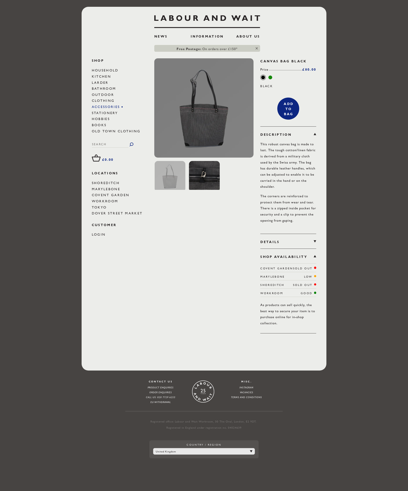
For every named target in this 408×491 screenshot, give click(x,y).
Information (207, 36)
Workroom (106, 201)
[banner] (207, 28)
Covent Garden (111, 195)
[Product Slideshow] (204, 107)
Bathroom (105, 89)
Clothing (104, 101)
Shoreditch (106, 183)
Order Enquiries (160, 392)
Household (106, 70)
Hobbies (102, 119)
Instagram (246, 387)
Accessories (107, 107)
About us (248, 36)
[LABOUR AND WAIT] (207, 20)
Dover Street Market (118, 213)
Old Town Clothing (117, 131)
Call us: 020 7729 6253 (160, 397)
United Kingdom (166, 451)
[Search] (131, 144)
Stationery (106, 113)
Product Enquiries (161, 387)
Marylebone (107, 189)
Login (99, 235)
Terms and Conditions (246, 397)
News (160, 36)
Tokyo (100, 207)
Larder (101, 83)
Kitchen (102, 76)
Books (100, 125)
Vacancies (246, 392)
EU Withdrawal (160, 402)
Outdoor (104, 95)
